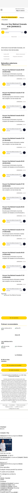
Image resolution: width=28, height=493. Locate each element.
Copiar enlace (4, 489)
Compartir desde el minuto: (8, 492)
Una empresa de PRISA (14, 413)
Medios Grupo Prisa (14, 417)
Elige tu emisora (20, 10)
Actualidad (5, 19)
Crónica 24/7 (3, 451)
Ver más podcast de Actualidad (14, 365)
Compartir (20, 457)
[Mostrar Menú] (1, 9)
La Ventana (18, 355)
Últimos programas (13, 435)
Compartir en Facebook (6, 483)
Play (8, 433)
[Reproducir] (2, 32)
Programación (6, 56)
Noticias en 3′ (4, 435)
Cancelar (7, 478)
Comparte (3, 433)
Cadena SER (7, 10)
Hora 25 (17, 335)
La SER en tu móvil (19, 406)
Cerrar (2, 465)
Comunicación (6, 58)
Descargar (3, 491)
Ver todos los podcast (14, 370)
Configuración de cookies (14, 408)
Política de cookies (9, 406)
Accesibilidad (12, 405)
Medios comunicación (20, 54)
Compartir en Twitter (5, 485)
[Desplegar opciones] (25, 32)
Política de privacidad (21, 405)
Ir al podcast (14, 457)
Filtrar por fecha (6, 64)
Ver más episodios (14, 317)
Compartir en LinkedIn (6, 486)
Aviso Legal (5, 405)
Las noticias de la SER (6, 342)
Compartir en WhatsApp (6, 488)
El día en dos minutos (5, 360)
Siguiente (3, 293)
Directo (20, 435)
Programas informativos (18, 56)
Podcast (22, 17)
